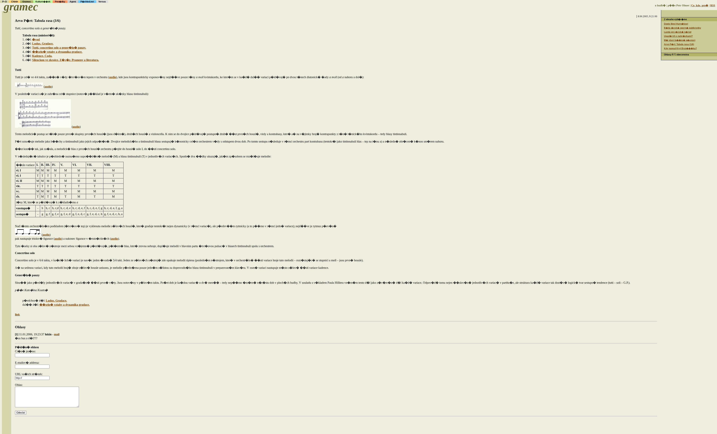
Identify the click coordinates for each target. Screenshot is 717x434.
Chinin (14, 1)
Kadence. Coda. (42, 55)
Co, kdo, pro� (699, 5)
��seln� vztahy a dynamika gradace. (57, 51)
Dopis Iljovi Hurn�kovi (676, 24)
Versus (102, 1)
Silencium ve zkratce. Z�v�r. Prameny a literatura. (65, 60)
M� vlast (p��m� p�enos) (679, 40)
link (17, 314)
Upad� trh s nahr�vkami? (678, 36)
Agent (72, 1)
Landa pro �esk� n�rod (677, 32)
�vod (36, 39)
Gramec (26, 1)
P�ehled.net (87, 1)
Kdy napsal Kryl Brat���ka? (680, 48)
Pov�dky (60, 1)
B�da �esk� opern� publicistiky (682, 28)
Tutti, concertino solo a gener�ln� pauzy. (59, 47)
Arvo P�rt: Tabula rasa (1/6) (679, 44)
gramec (21, 7)
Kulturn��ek (43, 1)
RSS (712, 5)
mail (56, 334)
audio (112, 77)
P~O (4, 1)
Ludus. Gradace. (42, 43)
